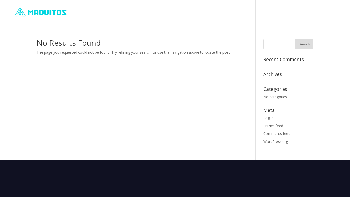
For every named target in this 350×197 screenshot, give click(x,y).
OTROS (300, 12)
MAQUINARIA (270, 12)
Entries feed (273, 125)
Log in (268, 117)
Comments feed (276, 133)
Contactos (330, 12)
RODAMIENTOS (232, 12)
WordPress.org (275, 141)
